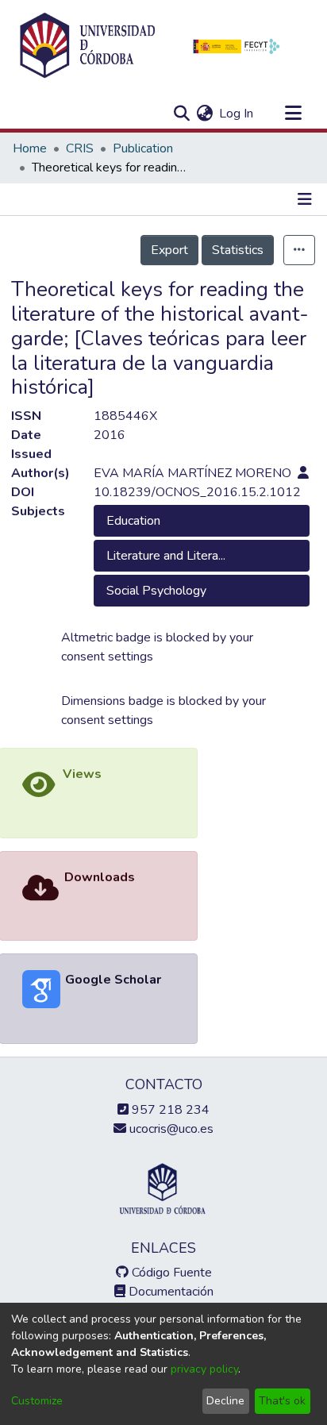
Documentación (169, 1291)
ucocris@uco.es (170, 1129)
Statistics (238, 250)
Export (169, 250)
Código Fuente (170, 1272)
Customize (37, 1400)
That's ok (282, 1400)
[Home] (87, 46)
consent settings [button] (107, 656)
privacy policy (204, 1369)
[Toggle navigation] (293, 113)
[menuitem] (204, 113)
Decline (225, 1400)
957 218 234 (169, 1110)
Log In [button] (237, 113)
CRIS (80, 148)
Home (30, 148)
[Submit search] (181, 113)
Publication (143, 148)
